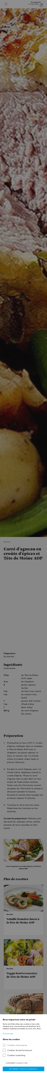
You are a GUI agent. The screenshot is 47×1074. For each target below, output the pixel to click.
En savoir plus (8, 1034)
